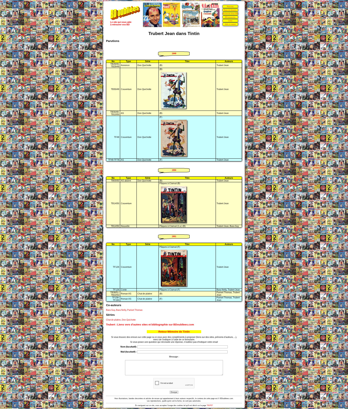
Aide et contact (230, 24)
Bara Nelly (121, 310)
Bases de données (230, 10)
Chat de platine (113, 320)
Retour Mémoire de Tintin (174, 331)
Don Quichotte (129, 320)
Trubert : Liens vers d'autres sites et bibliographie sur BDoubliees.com (150, 324)
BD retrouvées (230, 17)
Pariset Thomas (134, 310)
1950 (174, 170)
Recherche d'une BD (230, 14)
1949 (174, 53)
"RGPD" (210, 405)
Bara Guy (110, 310)
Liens (230, 21)
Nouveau (230, 6)
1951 (174, 236)
